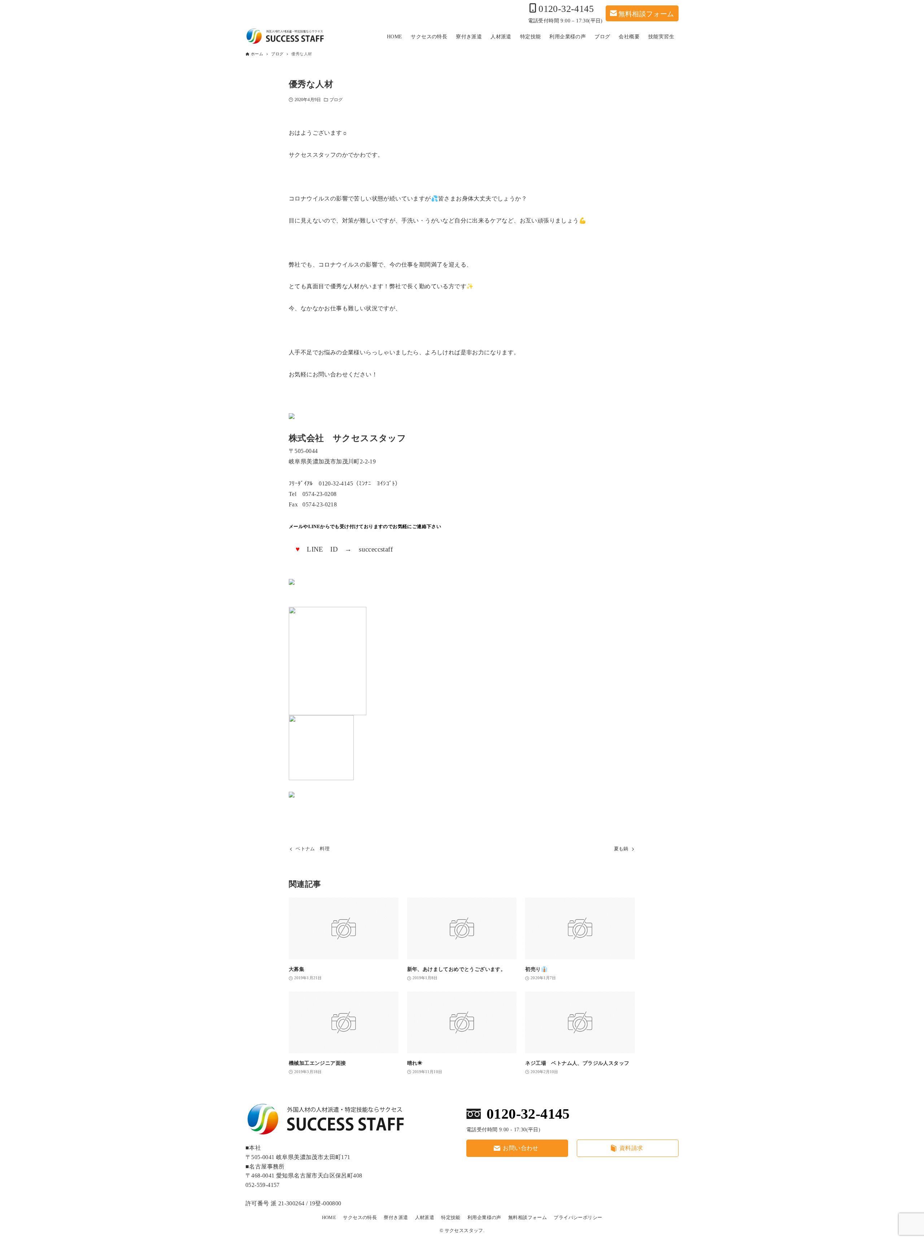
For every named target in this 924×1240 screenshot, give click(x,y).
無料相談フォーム (646, 13)
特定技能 (451, 1217)
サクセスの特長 (360, 1217)
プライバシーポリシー (578, 1217)
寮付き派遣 (396, 1217)
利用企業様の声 (484, 1217)
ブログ (336, 99)
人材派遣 (425, 1217)
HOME (329, 1217)
